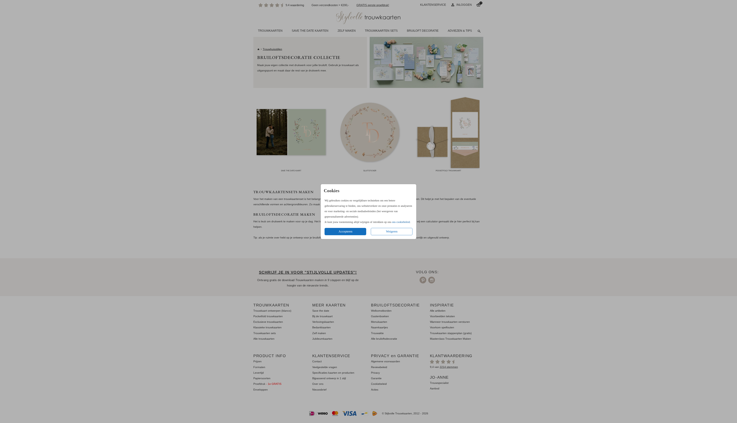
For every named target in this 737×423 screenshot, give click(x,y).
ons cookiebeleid (401, 222)
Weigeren (391, 231)
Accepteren (345, 231)
